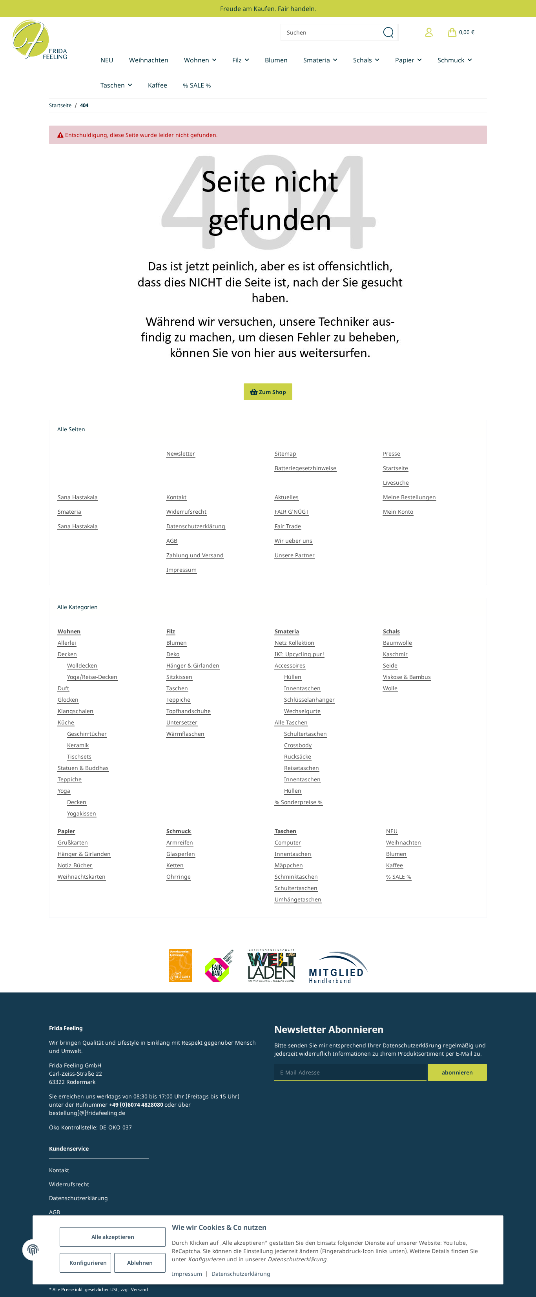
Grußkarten (73, 842)
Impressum (187, 1273)
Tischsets (79, 756)
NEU (391, 831)
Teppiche (70, 779)
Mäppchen (289, 865)
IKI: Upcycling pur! (299, 654)
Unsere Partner (295, 555)
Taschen (177, 688)
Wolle (390, 688)
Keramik (78, 745)
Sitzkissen (179, 676)
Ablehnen (140, 1262)
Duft (63, 688)
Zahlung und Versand (195, 555)
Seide (390, 665)
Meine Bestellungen (409, 497)
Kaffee (394, 865)
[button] (429, 32)
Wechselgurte (302, 711)
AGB (171, 540)
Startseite (395, 468)
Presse (391, 453)
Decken (67, 654)
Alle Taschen (291, 722)
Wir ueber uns (293, 540)
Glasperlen (180, 853)
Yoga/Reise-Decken (92, 676)
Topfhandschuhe (188, 711)
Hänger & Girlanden (192, 665)
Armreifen (179, 842)
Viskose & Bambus (407, 676)
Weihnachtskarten (82, 876)
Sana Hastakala (78, 497)
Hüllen (292, 676)
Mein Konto (398, 511)
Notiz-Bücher (75, 865)
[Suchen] (389, 32)
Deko (172, 654)
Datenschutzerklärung (240, 1273)
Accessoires (290, 665)
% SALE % (398, 876)
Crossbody (298, 745)
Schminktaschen (296, 876)
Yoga (64, 790)
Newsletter (180, 453)
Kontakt (176, 497)
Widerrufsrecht (186, 511)
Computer (288, 842)
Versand (139, 1289)
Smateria (69, 511)
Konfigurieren (88, 1262)
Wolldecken (82, 665)
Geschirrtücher (87, 733)
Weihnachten (403, 842)
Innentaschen (302, 688)
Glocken (68, 699)
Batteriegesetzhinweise (305, 468)
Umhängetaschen (298, 899)
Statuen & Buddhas (83, 768)
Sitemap (285, 453)
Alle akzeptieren (112, 1236)
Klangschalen (75, 711)
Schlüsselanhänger (309, 699)
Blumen (176, 642)
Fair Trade (288, 526)
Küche (66, 722)
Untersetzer (181, 722)
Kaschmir (395, 654)
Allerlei (67, 642)
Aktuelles (287, 497)
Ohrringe (178, 876)
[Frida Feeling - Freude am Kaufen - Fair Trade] (39, 39)
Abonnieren (457, 1072)
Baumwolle (397, 642)
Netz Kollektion (294, 642)
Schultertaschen (305, 733)
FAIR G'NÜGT (292, 511)
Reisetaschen (301, 768)
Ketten (175, 865)
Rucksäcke (297, 756)
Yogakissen (81, 813)
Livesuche (396, 482)
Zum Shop (268, 392)
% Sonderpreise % (299, 802)
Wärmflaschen (185, 733)
